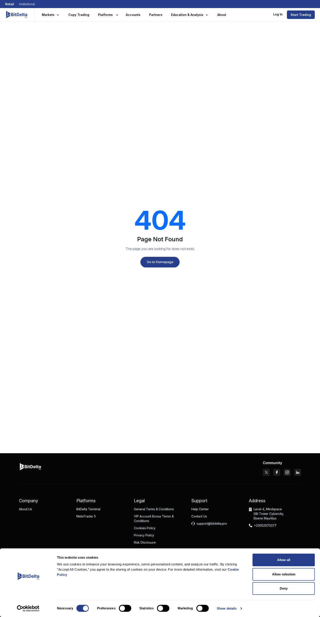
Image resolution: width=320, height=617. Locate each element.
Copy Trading (78, 15)
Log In (278, 14)
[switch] (125, 608)
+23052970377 (265, 525)
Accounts (133, 15)
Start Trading (301, 15)
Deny (284, 588)
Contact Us (199, 516)
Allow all (283, 560)
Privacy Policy (144, 535)
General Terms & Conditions (154, 509)
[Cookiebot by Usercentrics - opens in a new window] (28, 608)
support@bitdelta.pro (212, 523)
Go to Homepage (160, 262)
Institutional (27, 4)
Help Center (200, 509)
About (221, 15)
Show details (227, 608)
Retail (9, 4)
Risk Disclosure (145, 542)
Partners (155, 15)
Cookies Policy (144, 528)
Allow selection (283, 574)
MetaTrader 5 (86, 516)
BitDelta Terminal (88, 509)
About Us (25, 509)
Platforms (105, 15)
